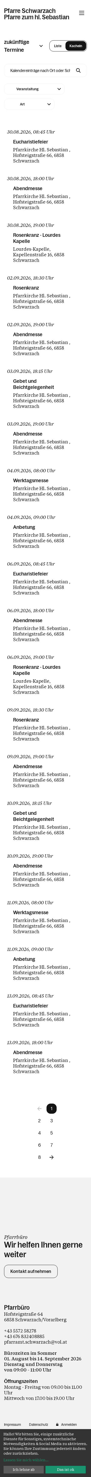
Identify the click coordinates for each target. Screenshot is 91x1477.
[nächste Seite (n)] (52, 1157)
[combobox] (34, 89)
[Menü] (81, 13)
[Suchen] (78, 70)
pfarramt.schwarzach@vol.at (35, 1342)
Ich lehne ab (24, 1469)
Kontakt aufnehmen (30, 1271)
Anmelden (69, 1424)
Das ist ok (65, 1469)
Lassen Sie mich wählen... (26, 1459)
